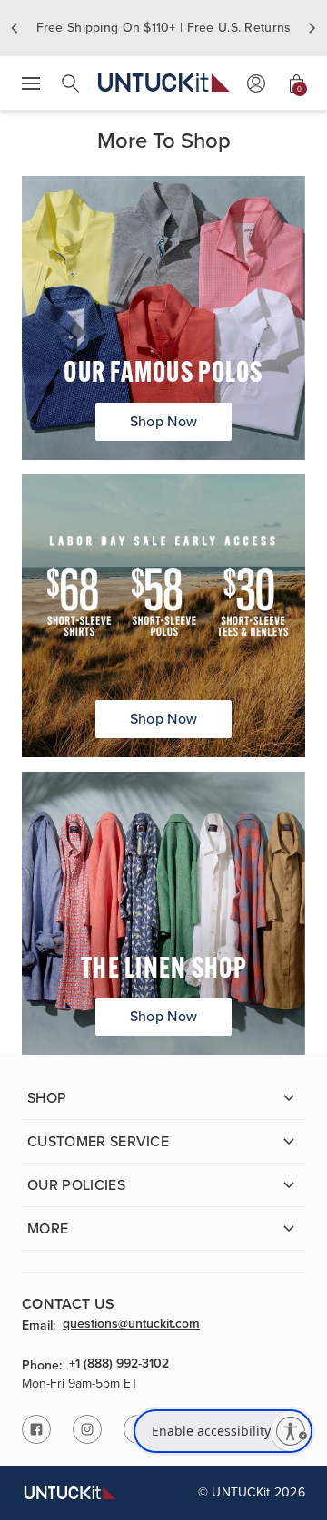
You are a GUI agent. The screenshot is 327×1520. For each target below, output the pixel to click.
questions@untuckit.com (131, 1325)
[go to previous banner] (14, 28)
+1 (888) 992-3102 (119, 1365)
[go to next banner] (312, 28)
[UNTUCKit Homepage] (164, 83)
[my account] (256, 83)
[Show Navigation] (31, 83)
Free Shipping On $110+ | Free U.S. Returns (164, 27)
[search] (70, 83)
